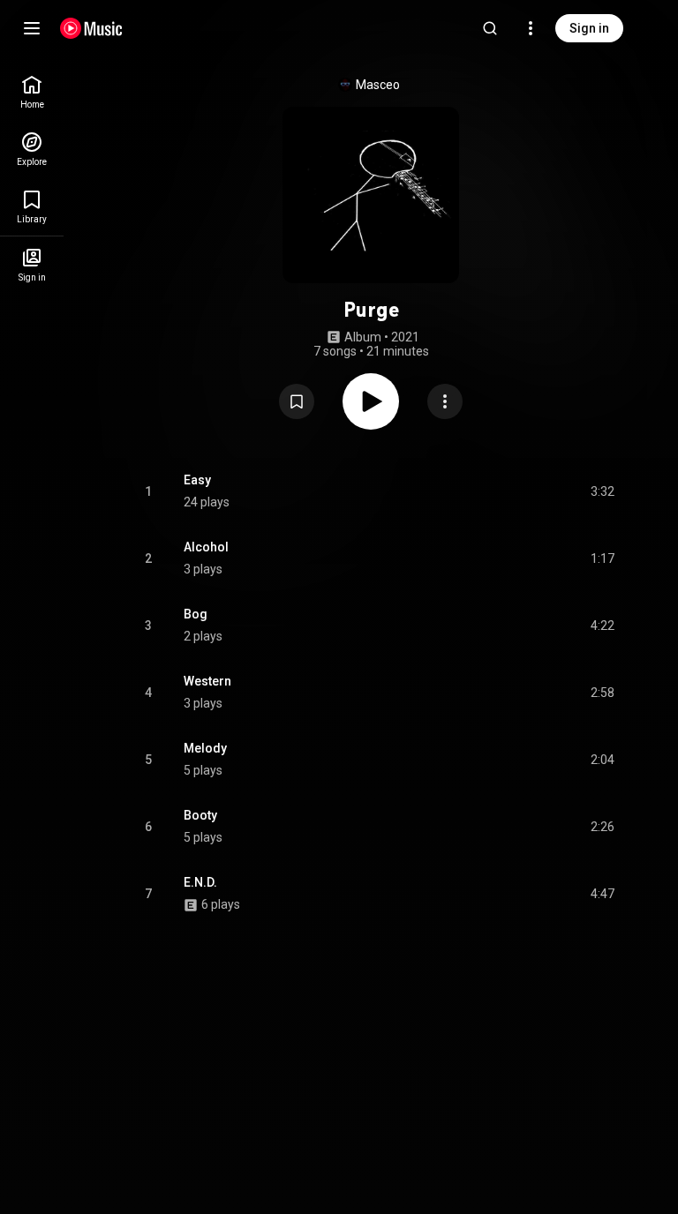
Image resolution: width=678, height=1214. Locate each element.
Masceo (378, 85)
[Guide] (31, 28)
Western (207, 681)
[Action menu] (445, 401)
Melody (205, 748)
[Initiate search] (490, 28)
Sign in (589, 28)
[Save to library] (296, 401)
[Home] (91, 28)
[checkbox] (602, 491)
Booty (200, 815)
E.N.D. (200, 882)
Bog (195, 614)
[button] (296, 401)
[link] (31, 92)
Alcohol (206, 547)
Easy (197, 480)
